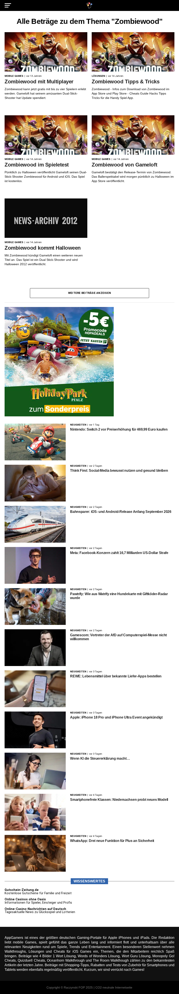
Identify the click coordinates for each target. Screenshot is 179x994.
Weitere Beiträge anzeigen (89, 293)
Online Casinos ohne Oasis (25, 899)
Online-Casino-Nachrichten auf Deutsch (35, 909)
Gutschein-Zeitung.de (22, 890)
